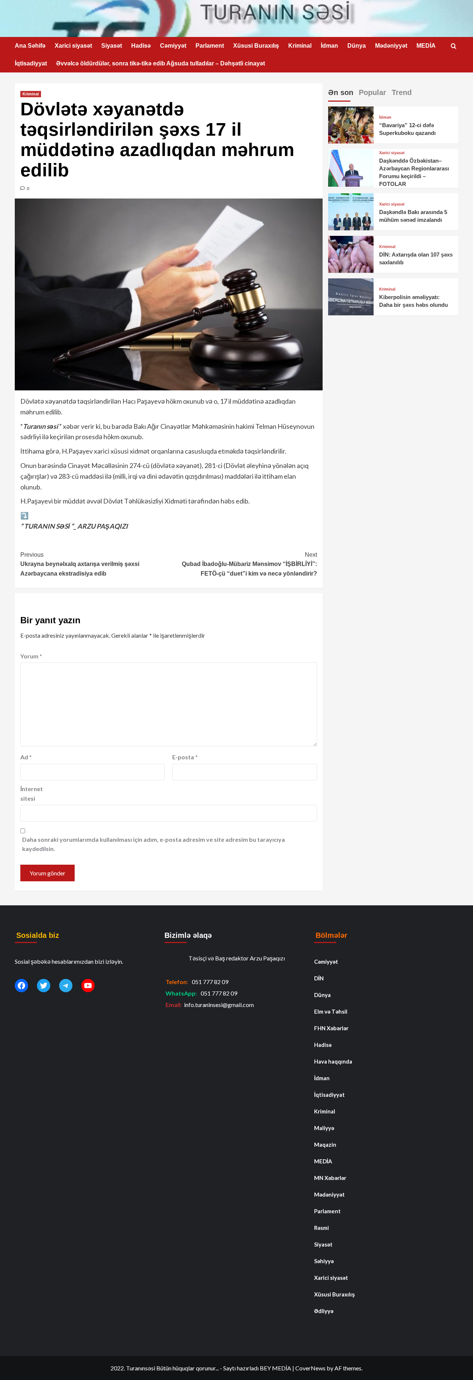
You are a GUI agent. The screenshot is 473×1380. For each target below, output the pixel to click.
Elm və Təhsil (330, 1011)
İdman (329, 46)
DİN (319, 978)
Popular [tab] (372, 92)
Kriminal (300, 46)
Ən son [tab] (340, 92)
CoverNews (310, 1367)
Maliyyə (324, 1128)
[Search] (453, 46)
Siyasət (111, 46)
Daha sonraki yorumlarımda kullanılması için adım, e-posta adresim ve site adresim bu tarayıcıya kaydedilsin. (153, 844)
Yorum (31, 656)
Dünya (356, 46)
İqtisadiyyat (31, 63)
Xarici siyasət (73, 46)
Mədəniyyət (391, 46)
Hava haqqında (333, 1061)
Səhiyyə (324, 1261)
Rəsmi (321, 1227)
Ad (26, 756)
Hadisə (141, 46)
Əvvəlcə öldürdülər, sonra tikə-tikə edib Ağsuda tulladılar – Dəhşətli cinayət (160, 63)
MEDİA (426, 46)
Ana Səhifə (30, 46)
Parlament (209, 46)
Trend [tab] (402, 92)
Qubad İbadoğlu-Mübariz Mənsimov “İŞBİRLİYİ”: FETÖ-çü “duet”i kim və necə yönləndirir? (249, 564)
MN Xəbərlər (330, 1177)
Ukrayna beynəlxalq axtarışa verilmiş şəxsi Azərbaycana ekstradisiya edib (79, 564)
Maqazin (325, 1144)
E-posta (185, 756)
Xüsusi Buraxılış (256, 46)
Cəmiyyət (173, 46)
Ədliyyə (323, 1311)
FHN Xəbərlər (331, 1028)
